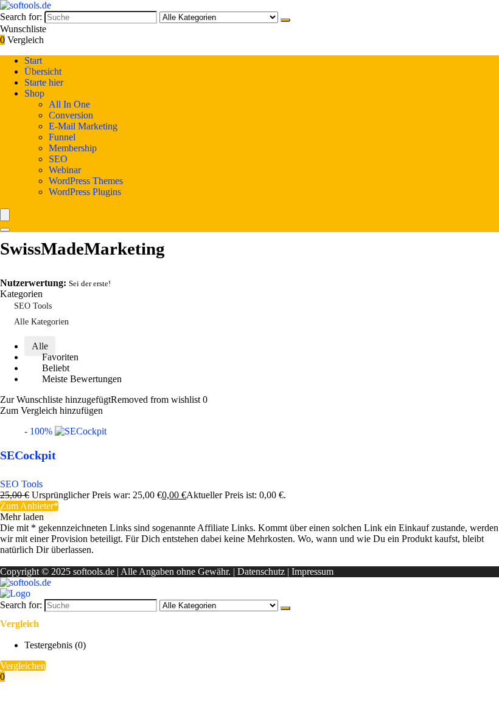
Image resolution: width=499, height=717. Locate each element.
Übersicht (42, 71)
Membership (73, 148)
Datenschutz (261, 571)
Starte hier (43, 82)
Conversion (71, 115)
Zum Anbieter (27, 506)
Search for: (21, 17)
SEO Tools (33, 305)
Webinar (65, 170)
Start (33, 60)
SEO (58, 159)
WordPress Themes (86, 181)
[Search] (5, 230)
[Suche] (285, 20)
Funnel (62, 137)
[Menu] (5, 214)
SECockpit (28, 455)
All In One (69, 104)
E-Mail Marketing (83, 126)
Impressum (312, 571)
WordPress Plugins (85, 192)
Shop (34, 93)
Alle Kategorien (41, 321)
